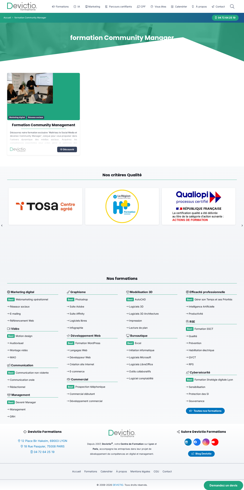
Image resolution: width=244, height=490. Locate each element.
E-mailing (15, 313)
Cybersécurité (199, 372)
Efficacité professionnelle (207, 292)
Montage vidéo (18, 350)
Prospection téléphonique (90, 386)
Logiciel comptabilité (140, 378)
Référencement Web (21, 320)
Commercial (79, 379)
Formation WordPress (87, 343)
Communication (21, 365)
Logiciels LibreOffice (140, 364)
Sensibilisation (196, 386)
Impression (135, 320)
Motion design (24, 335)
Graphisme (78, 292)
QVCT (192, 357)
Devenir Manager (26, 402)
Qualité (192, 336)
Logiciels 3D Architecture (143, 313)
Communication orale (21, 379)
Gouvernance (196, 400)
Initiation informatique (141, 350)
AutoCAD (140, 299)
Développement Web (85, 335)
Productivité (195, 313)
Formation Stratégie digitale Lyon (214, 379)
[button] (232, 6)
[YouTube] (214, 442)
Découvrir (68, 149)
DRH (12, 416)
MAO (12, 357)
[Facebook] (197, 442)
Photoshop (81, 299)
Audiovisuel (16, 343)
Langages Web (78, 350)
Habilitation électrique (201, 350)
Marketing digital (17, 117)
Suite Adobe (76, 306)
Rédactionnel (17, 386)
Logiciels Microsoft (139, 357)
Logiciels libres (78, 320)
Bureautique (139, 335)
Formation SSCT (204, 328)
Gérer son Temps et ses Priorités (213, 299)
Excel (138, 343)
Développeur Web (80, 357)
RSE (192, 321)
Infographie (76, 327)
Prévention (194, 343)
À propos (121, 471)
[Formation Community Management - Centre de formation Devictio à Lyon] (43, 96)
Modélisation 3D (141, 292)
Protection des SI (198, 393)
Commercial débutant (82, 393)
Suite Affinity (76, 313)
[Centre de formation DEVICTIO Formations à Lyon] (22, 6)
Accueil (76, 471)
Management (20, 395)
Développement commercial (85, 400)
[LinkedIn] (188, 442)
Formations (90, 471)
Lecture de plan (138, 327)
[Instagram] (206, 442)
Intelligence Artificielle (201, 306)
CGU (156, 471)
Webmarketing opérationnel (32, 299)
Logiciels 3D (135, 306)
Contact (167, 471)
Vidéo (14, 328)
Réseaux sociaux (35, 117)
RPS (191, 364)
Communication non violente (32, 372)
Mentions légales (140, 471)
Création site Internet (81, 364)
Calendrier (107, 471)
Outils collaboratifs (139, 371)
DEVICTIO (118, 485)
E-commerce (76, 371)
